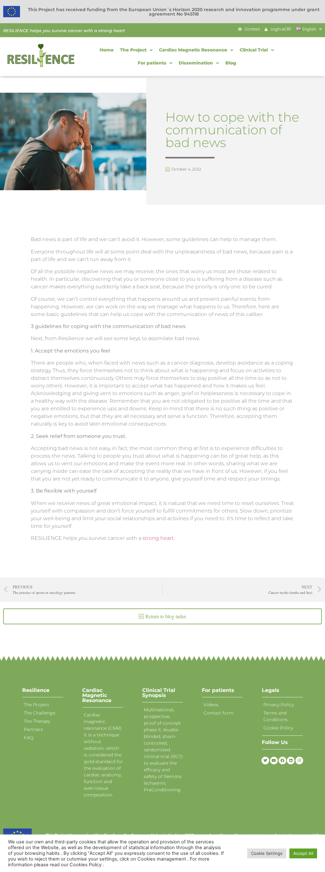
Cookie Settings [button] (266, 853)
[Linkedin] (291, 760)
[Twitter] (265, 760)
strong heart (157, 538)
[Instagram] (299, 760)
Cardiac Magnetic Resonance (96, 695)
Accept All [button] (303, 853)
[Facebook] (282, 760)
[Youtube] (274, 760)
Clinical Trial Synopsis (158, 692)
